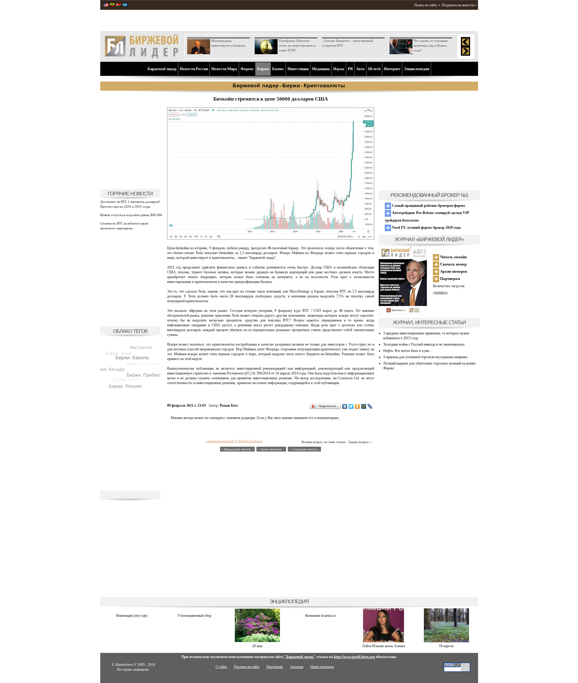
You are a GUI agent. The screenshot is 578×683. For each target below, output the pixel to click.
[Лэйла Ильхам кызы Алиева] (383, 641)
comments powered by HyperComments (234, 441)
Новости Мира (224, 69)
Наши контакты (322, 667)
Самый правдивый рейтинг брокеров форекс (428, 205)
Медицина (321, 69)
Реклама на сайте (246, 667)
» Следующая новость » (304, 449)
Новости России (194, 69)
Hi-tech (374, 69)
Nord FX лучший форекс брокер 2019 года (426, 227)
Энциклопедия (416, 69)
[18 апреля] (446, 641)
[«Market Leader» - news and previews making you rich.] (106, 5)
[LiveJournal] (370, 406)
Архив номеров (453, 271)
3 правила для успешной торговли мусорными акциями (425, 357)
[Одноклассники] (357, 406)
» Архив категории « (271, 449)
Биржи (263, 69)
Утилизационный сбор (194, 615)
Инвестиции (298, 69)
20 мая (257, 646)
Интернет (392, 69)
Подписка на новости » (459, 5)
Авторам (296, 667)
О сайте (221, 667)
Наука (338, 69)
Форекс (247, 69)
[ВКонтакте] (345, 406)
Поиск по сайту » (427, 5)
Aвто (360, 69)
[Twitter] (351, 406)
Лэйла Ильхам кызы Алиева (383, 646)
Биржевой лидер (162, 69)
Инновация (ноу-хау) (132, 615)
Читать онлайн (453, 257)
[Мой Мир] (364, 406)
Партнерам (449, 278)
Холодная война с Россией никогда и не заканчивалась (424, 344)
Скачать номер (453, 264)
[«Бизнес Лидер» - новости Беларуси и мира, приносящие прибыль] (118, 5)
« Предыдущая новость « (237, 449)
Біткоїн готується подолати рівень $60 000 (131, 215)
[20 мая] (257, 641)
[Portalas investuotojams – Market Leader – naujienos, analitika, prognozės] (112, 5)
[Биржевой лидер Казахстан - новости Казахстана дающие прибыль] (125, 5)
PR (350, 69)
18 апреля (446, 646)
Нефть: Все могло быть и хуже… (408, 351)
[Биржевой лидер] (141, 57)
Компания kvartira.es (320, 615)
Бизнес (278, 69)
